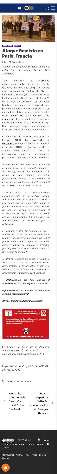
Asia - (29, 455)
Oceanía (5, 458)
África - (35, 455)
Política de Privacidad (14, 444)
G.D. (4, 62)
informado (43, 80)
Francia (28, 381)
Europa (17, 46)
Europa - (43, 455)
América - (21, 455)
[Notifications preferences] (5, 468)
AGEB (10, 381)
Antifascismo (18, 381)
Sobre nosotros (36, 444)
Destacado (7, 46)
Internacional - (8, 455)
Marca (47, 440)
